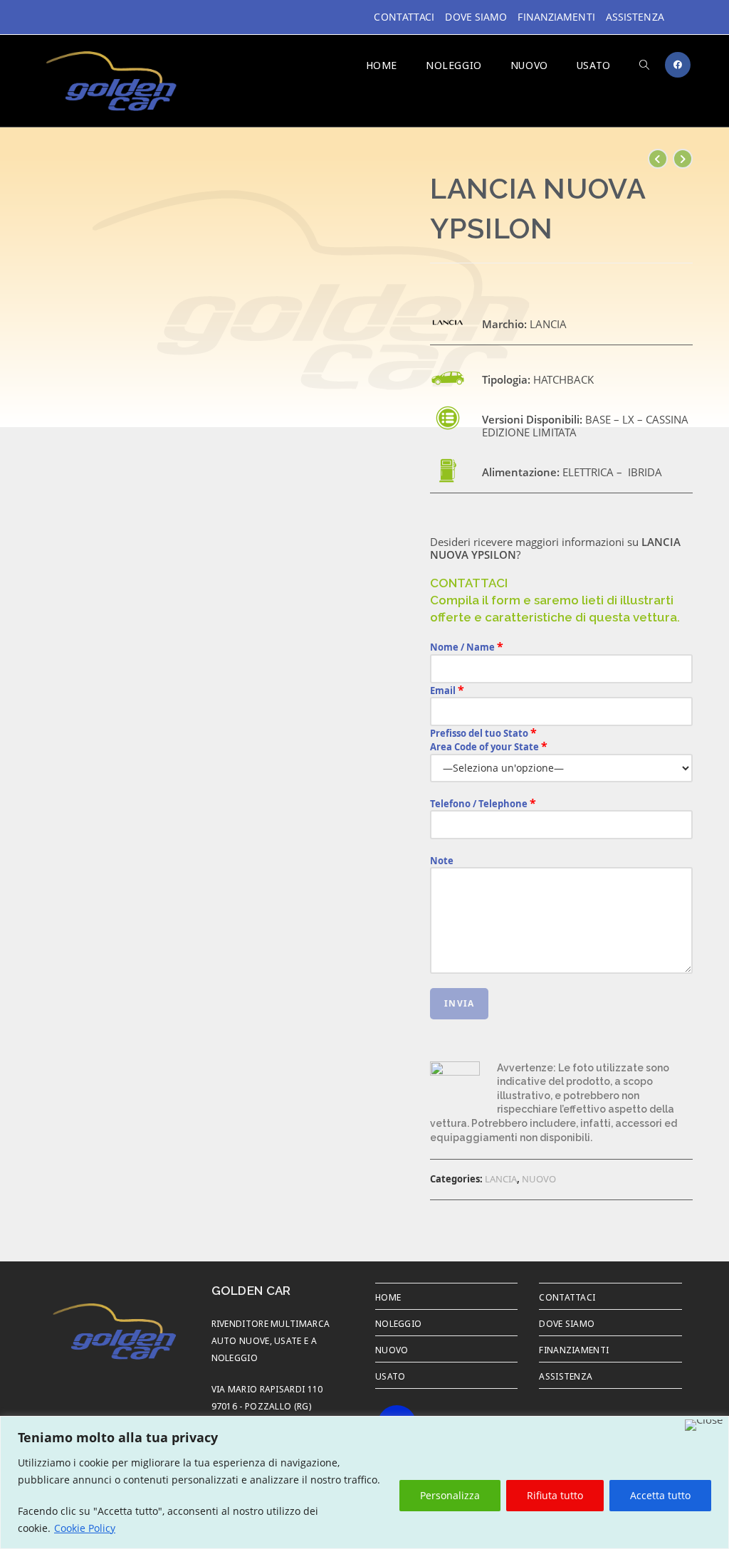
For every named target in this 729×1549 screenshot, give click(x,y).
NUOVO (539, 1178)
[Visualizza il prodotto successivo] (683, 159)
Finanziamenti (556, 16)
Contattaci (404, 16)
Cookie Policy (84, 1528)
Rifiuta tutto (555, 1495)
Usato (390, 1375)
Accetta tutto (660, 1495)
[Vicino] (704, 1425)
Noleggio (398, 1322)
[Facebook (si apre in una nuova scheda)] (678, 65)
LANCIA (501, 1178)
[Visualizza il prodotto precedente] (658, 159)
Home (388, 1296)
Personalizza (450, 1495)
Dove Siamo (476, 16)
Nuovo (392, 1349)
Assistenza (635, 16)
